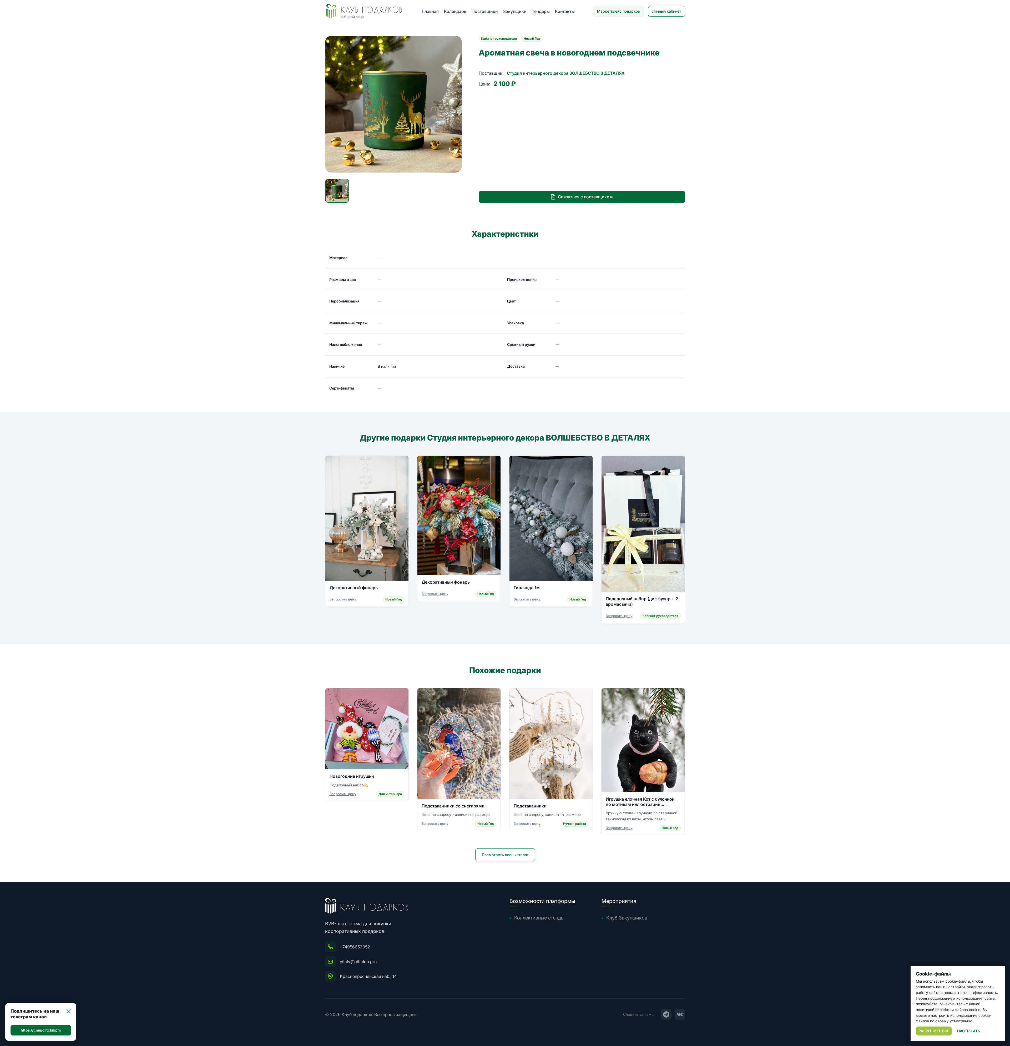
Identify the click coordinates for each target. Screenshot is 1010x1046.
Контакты (565, 11)
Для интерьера (390, 794)
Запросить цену (343, 599)
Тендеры (541, 11)
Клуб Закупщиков (626, 918)
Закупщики (515, 11)
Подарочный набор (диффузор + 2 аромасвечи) (642, 601)
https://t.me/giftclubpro (41, 1030)
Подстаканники (530, 805)
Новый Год (532, 39)
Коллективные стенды (539, 918)
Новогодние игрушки (352, 776)
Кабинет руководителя (499, 39)
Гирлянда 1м (527, 587)
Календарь (455, 11)
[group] (393, 104)
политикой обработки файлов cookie (948, 1009)
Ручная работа (574, 824)
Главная (430, 11)
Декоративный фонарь (354, 587)
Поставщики (485, 11)
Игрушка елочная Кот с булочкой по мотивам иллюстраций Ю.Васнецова (640, 801)
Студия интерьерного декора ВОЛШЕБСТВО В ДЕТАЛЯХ (565, 73)
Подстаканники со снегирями (453, 805)
